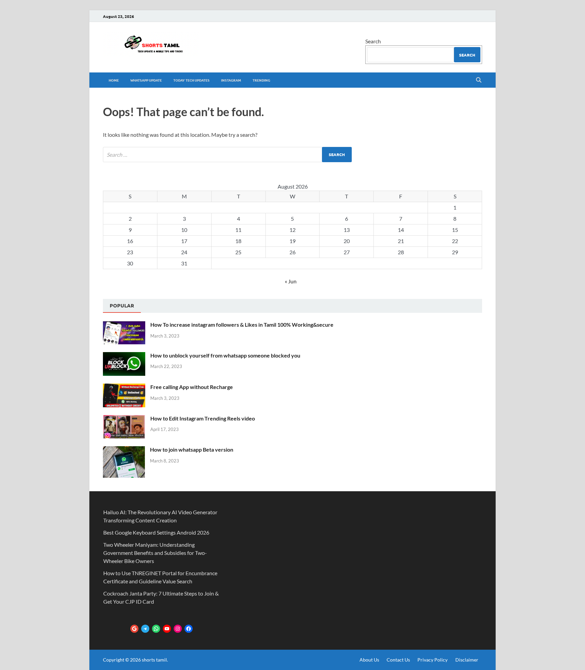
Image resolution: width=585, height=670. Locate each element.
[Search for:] (227, 154)
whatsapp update (146, 80)
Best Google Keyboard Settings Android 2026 (156, 532)
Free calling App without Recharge (191, 387)
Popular (122, 305)
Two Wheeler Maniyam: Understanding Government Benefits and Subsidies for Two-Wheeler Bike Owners (155, 552)
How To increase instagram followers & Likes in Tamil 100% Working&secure (241, 324)
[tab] (122, 306)
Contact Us (398, 660)
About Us (369, 660)
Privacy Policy (432, 660)
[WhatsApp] (156, 629)
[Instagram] (178, 629)
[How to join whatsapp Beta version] (124, 450)
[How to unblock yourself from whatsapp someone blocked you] (124, 356)
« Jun (291, 281)
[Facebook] (189, 629)
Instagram (231, 80)
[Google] (134, 629)
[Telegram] (145, 629)
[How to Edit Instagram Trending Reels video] (124, 419)
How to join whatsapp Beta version (191, 449)
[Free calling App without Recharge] (124, 387)
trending (261, 80)
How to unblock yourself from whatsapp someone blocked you (225, 355)
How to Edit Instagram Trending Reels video (202, 418)
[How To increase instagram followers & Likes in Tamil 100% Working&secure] (124, 325)
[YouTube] (167, 629)
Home (114, 80)
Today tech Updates (191, 80)
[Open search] (479, 80)
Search (373, 41)
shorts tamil (154, 660)
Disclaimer (466, 660)
